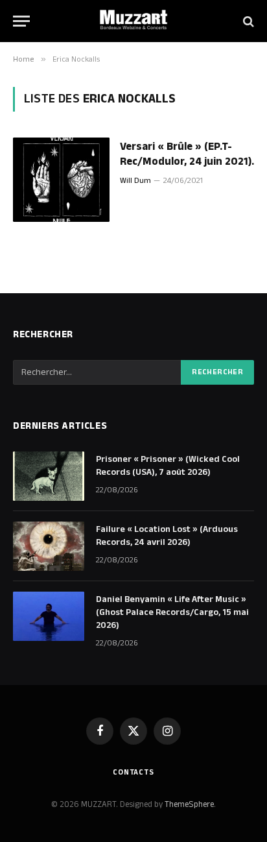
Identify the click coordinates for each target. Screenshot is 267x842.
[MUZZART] (133, 21)
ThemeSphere (189, 804)
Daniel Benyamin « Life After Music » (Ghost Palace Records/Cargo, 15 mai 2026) (172, 612)
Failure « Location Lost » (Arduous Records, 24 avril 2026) (167, 536)
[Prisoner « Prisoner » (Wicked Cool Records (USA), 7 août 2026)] (48, 476)
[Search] (247, 21)
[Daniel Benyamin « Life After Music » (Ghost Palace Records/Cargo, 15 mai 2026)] (48, 616)
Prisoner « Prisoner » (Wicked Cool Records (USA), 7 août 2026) (168, 466)
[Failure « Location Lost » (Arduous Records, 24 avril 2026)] (48, 546)
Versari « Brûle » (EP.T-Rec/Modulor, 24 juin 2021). (187, 154)
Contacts (133, 772)
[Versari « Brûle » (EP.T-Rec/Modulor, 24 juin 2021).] (61, 180)
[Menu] (21, 21)
